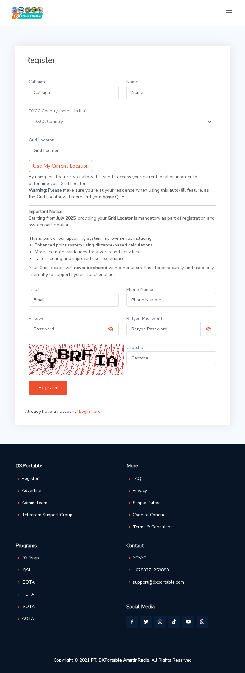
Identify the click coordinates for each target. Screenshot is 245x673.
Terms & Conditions (153, 527)
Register (48, 387)
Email (34, 289)
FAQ (137, 478)
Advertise (31, 490)
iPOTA (28, 594)
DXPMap (30, 558)
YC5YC (139, 558)
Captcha (134, 347)
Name (132, 82)
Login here (89, 411)
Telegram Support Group (47, 515)
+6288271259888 (151, 570)
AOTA (28, 618)
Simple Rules (146, 503)
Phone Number (141, 289)
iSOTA (28, 606)
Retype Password (144, 318)
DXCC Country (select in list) (58, 111)
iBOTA (28, 582)
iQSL (26, 570)
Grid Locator (41, 140)
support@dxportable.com (158, 582)
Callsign (37, 82)
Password (39, 318)
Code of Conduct (150, 515)
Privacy (140, 490)
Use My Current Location (61, 166)
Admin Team (34, 503)
